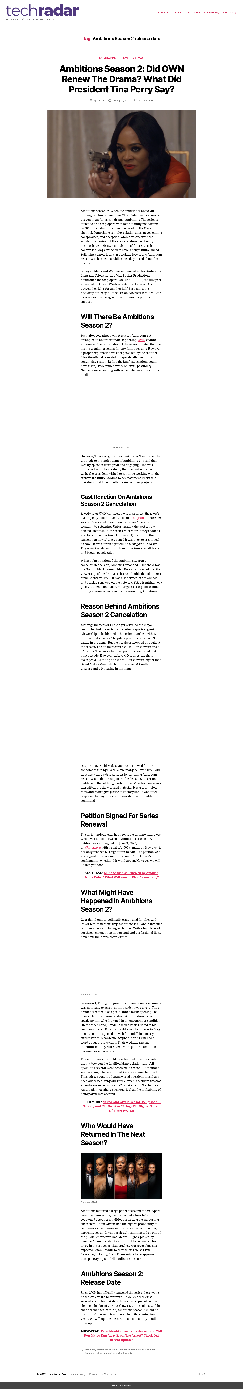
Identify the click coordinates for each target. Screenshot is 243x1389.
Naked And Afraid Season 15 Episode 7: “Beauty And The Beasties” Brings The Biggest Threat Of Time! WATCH (121, 1106)
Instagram (137, 518)
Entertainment (109, 58)
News (125, 58)
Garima (100, 100)
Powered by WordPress (102, 1374)
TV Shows (137, 58)
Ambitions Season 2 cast (131, 1349)
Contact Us (178, 12)
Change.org (93, 848)
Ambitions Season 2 (106, 1349)
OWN (141, 340)
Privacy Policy (211, 12)
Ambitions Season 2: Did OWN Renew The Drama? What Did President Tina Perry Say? (121, 79)
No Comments (145, 100)
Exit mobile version (121, 1385)
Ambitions (90, 1349)
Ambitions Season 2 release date (117, 1353)
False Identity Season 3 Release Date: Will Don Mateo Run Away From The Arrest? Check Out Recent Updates (123, 1335)
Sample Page (229, 12)
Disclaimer (194, 12)
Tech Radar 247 (56, 1374)
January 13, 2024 (121, 100)
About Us (163, 12)
